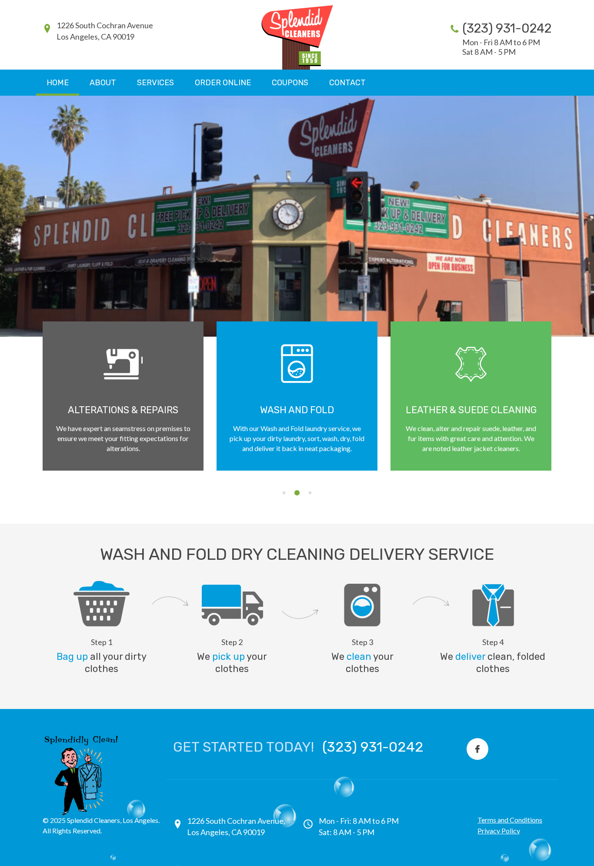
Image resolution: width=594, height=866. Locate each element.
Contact (347, 82)
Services (155, 82)
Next (564, 409)
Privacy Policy (498, 830)
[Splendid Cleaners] (297, 37)
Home (58, 82)
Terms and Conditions (509, 820)
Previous (29, 409)
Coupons (290, 82)
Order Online (223, 82)
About (103, 82)
